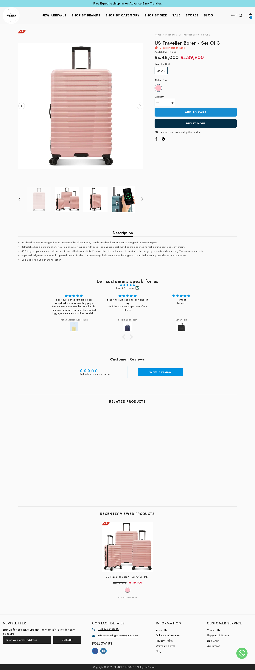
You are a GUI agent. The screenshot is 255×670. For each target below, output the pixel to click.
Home (158, 34)
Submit (67, 640)
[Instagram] (103, 651)
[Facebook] (156, 138)
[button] (21, 106)
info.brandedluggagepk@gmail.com (118, 635)
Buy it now (195, 123)
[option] (81, 106)
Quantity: (159, 96)
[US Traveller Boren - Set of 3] (127, 547)
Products (170, 34)
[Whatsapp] (163, 138)
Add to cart (195, 112)
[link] (43, 481)
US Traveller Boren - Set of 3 (127, 577)
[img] (127, 285)
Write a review (160, 372)
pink (127, 590)
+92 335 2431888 (108, 629)
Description (123, 233)
